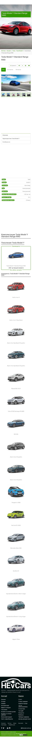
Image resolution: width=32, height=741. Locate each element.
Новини (3, 703)
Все (3, 69)
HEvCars (3, 50)
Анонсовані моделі (6, 717)
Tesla (13, 50)
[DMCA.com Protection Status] (23, 735)
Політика (9, 723)
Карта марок (3, 724)
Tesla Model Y (19, 50)
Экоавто (9, 50)
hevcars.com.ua (20, 733)
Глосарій (20, 711)
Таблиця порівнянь (23, 717)
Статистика (21, 709)
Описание (5, 135)
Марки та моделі (6, 707)
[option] (16, 83)
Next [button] (30, 83)
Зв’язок (14, 723)
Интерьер (18, 69)
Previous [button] (2, 83)
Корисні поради (22, 703)
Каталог (3, 699)
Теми (26, 723)
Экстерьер (10, 69)
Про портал (3, 723)
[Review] (22, 65)
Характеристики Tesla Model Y (11, 138)
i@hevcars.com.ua (26, 728)
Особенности (6, 142)
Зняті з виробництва (7, 719)
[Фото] (29, 65)
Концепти (21, 713)
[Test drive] (25, 65)
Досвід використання (24, 719)
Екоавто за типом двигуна (6, 714)
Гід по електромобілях (22, 706)
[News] (19, 65)
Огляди (3, 701)
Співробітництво (11, 724)
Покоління (4, 709)
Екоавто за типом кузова (8, 711)
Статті (20, 699)
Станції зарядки (23, 701)
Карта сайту (20, 723)
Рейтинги (21, 715)
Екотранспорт (5, 705)
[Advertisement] (16, 116)
